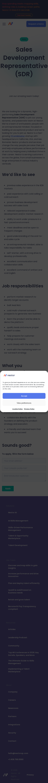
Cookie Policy (17, 409)
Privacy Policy (29, 409)
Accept (24, 396)
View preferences (24, 403)
